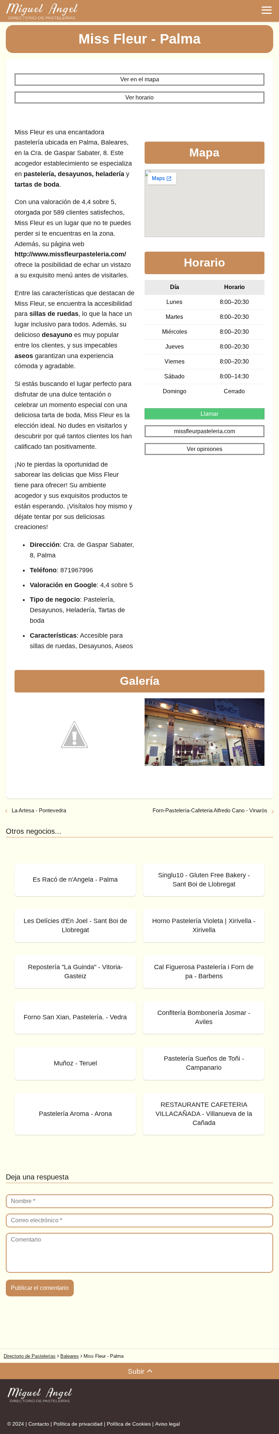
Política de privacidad (77, 1424)
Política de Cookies (129, 1424)
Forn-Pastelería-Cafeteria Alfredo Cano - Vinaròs (210, 810)
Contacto (38, 1424)
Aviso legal (167, 1424)
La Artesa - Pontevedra (39, 810)
